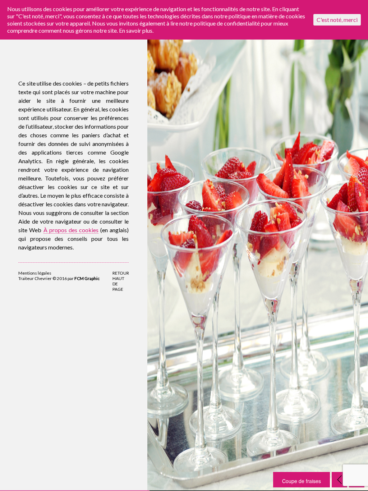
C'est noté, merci (337, 19)
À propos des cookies (71, 229)
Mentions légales (34, 273)
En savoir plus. (136, 30)
